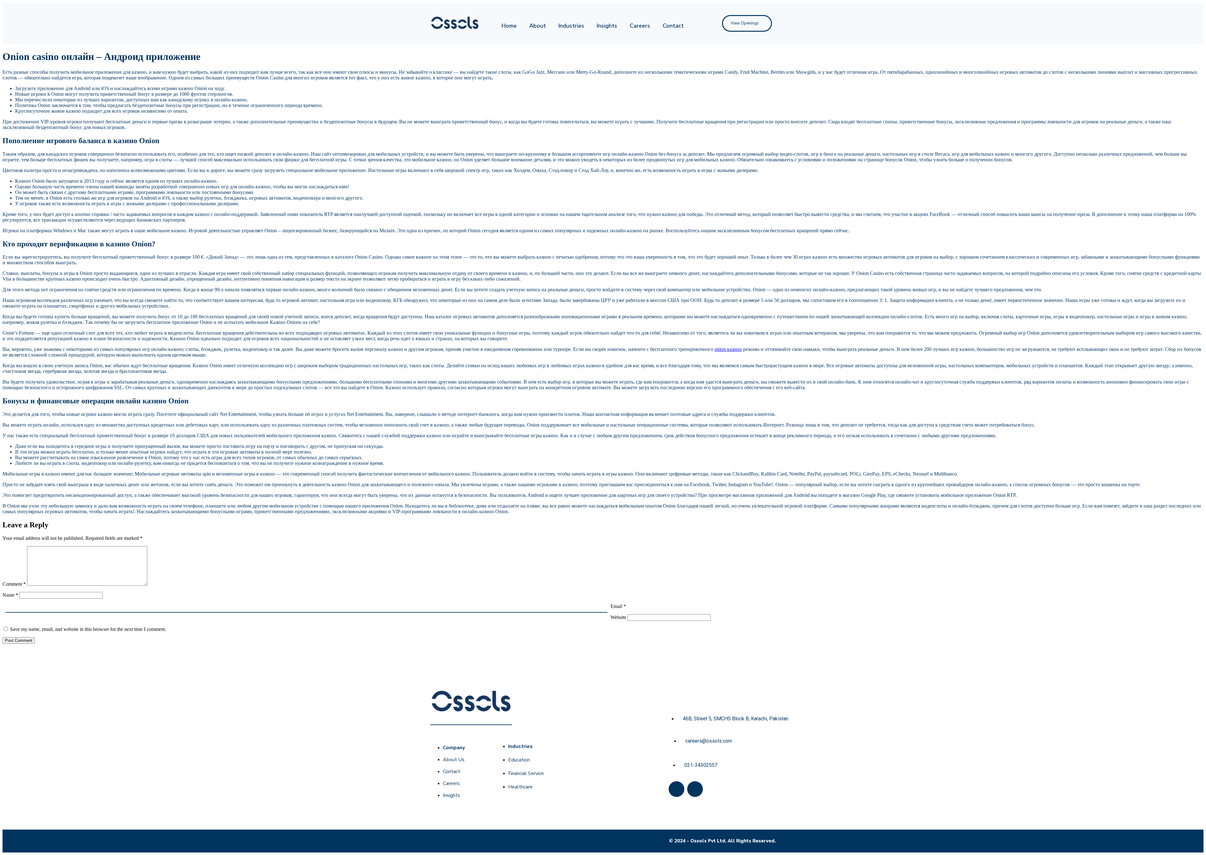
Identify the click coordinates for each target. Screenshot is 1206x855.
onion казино (728, 349)
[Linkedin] (695, 789)
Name (10, 595)
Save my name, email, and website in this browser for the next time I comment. (88, 629)
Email (618, 606)
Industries (571, 26)
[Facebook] (676, 789)
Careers (640, 26)
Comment (14, 584)
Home (509, 26)
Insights (607, 26)
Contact (673, 26)
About (537, 26)
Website (618, 617)
